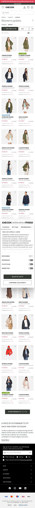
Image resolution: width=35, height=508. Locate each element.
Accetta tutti (17, 277)
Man (29, 457)
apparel (10, 17)
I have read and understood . (18, 460)
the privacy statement (26, 460)
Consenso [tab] (5, 227)
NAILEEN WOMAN (24, 179)
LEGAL (15, 505)
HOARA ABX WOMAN (7, 117)
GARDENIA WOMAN (24, 209)
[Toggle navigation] (2, 7)
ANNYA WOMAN (23, 117)
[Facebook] (10, 488)
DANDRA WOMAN (7, 55)
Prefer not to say (9, 457)
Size (22, 29)
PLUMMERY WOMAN (24, 55)
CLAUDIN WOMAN (24, 148)
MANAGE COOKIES (23, 505)
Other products (17, 412)
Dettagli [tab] (15, 227)
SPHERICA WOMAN (7, 86)
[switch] (31, 260)
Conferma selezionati (17, 282)
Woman (21, 457)
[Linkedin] (25, 488)
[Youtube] (20, 488)
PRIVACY (9, 505)
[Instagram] (15, 488)
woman (3, 17)
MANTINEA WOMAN (7, 333)
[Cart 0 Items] (32, 8)
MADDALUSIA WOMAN (8, 148)
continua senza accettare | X (22, 222)
